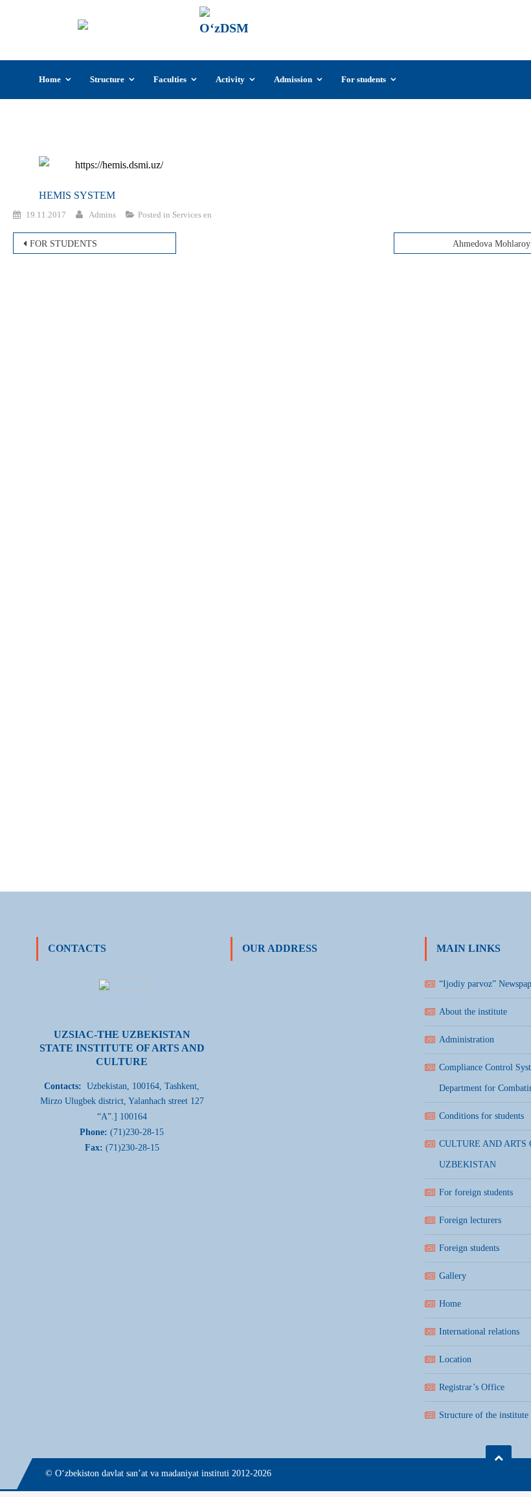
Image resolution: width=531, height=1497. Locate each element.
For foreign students (476, 1192)
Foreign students (469, 1248)
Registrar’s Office (471, 1387)
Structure (107, 79)
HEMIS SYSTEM (77, 195)
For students (363, 79)
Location (455, 1359)
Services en (192, 214)
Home (50, 79)
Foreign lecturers (470, 1220)
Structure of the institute (483, 1415)
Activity (230, 79)
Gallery (452, 1276)
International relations (479, 1331)
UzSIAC (282, 17)
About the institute (473, 1012)
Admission (293, 79)
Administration (466, 1039)
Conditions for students (481, 1116)
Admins (102, 214)
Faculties (169, 79)
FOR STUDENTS (63, 244)
